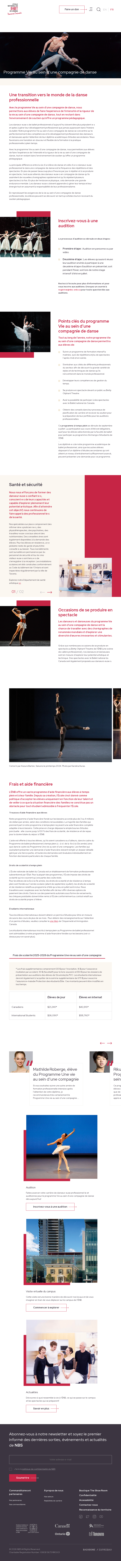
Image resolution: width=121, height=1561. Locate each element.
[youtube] (101, 1517)
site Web (54, 921)
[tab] (57, 955)
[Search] (99, 10)
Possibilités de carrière (53, 1501)
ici (20, 583)
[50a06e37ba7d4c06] (62, 1525)
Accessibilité (86, 1500)
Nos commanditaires (17, 1504)
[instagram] (94, 1517)
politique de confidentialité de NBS (38, 1469)
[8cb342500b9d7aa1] (96, 1533)
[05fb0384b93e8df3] (96, 1525)
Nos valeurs (48, 1496)
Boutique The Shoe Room (93, 1490)
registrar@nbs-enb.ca (69, 289)
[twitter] (87, 1517)
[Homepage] (14, 9)
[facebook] (80, 1517)
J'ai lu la (34, 1469)
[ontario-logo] (62, 1533)
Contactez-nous (88, 1504)
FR (112, 9)
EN (105, 9)
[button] (42, 592)
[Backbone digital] (89, 1549)
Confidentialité (88, 1495)
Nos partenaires (15, 1500)
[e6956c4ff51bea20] (24, 1529)
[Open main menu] (90, 9)
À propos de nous (53, 1490)
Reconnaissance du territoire (95, 1509)
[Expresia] (104, 1549)
